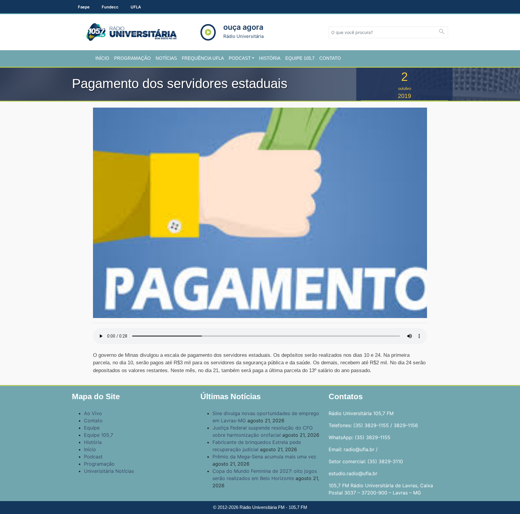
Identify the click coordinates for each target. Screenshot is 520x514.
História (269, 58)
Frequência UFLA (203, 58)
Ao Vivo (93, 413)
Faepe (84, 7)
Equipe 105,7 (299, 58)
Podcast (240, 58)
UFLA (136, 7)
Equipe (92, 428)
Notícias (166, 58)
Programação (132, 58)
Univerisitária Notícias (109, 471)
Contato (330, 58)
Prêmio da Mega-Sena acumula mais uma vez (264, 457)
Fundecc (110, 7)
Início (102, 58)
